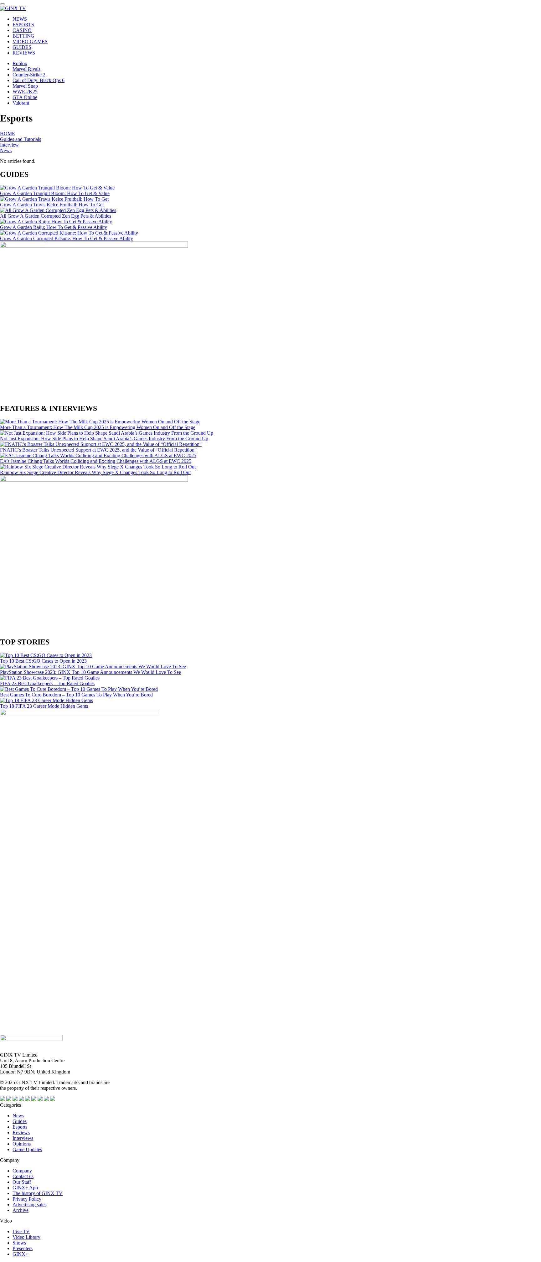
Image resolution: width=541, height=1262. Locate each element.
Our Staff (22, 1182)
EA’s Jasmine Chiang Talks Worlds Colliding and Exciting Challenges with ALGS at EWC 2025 (95, 461)
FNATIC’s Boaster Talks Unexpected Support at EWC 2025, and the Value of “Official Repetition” (98, 450)
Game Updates (27, 1149)
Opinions (22, 1143)
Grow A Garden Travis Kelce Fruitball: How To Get (52, 204)
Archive (20, 1210)
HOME (7, 133)
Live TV (21, 1231)
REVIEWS (24, 52)
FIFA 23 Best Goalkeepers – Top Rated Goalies (47, 683)
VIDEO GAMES (30, 41)
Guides (20, 1121)
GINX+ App (25, 1187)
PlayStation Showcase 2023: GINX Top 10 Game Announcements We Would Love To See (90, 672)
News (6, 150)
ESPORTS (23, 24)
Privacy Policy (27, 1199)
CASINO (22, 30)
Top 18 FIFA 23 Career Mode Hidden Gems (44, 706)
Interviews (23, 1138)
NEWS (20, 19)
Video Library (26, 1237)
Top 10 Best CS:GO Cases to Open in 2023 (43, 661)
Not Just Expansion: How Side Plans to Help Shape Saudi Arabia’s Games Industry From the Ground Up (104, 438)
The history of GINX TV (38, 1193)
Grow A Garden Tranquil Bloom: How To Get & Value (55, 193)
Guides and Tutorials (20, 139)
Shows (19, 1242)
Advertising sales (29, 1204)
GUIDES (22, 47)
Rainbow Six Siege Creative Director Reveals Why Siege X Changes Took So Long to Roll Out (95, 472)
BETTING (23, 36)
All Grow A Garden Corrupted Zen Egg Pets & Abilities (55, 216)
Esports (20, 1127)
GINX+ (20, 1254)
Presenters (23, 1248)
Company (22, 1170)
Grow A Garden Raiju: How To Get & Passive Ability (53, 227)
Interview (9, 144)
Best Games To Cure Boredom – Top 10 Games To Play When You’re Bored (76, 694)
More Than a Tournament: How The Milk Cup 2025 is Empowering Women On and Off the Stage (97, 427)
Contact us (23, 1176)
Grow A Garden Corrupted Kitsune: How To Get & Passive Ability (66, 238)
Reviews (21, 1132)
